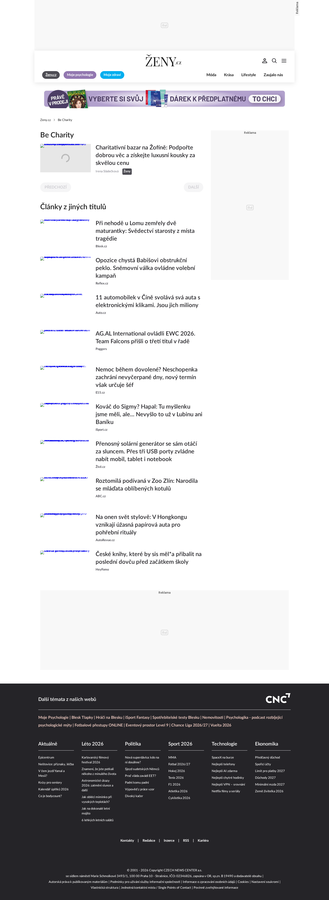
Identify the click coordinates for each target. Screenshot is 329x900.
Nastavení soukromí (265, 882)
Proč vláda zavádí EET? (140, 776)
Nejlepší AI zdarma (224, 771)
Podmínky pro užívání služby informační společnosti (145, 882)
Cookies (243, 882)
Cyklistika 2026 (179, 798)
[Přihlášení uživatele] (265, 61)
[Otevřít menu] (284, 61)
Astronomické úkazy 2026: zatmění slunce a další (97, 785)
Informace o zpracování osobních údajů (209, 882)
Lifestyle (248, 75)
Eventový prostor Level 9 (147, 725)
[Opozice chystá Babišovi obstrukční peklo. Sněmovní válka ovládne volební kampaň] (65, 271)
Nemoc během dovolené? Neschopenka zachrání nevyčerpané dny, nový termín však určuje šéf (146, 377)
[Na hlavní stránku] (164, 60)
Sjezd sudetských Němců (142, 769)
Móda (211, 75)
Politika (133, 744)
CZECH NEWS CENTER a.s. (183, 870)
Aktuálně (47, 744)
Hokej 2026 (176, 771)
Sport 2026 (180, 744)
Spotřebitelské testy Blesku (175, 717)
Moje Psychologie (53, 717)
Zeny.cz (45, 120)
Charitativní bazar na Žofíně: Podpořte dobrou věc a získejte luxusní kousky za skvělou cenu (145, 155)
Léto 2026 (93, 744)
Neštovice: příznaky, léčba (56, 764)
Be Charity (65, 120)
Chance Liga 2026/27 (189, 725)
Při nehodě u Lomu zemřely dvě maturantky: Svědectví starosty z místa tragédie (145, 231)
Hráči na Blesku (109, 717)
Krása (229, 75)
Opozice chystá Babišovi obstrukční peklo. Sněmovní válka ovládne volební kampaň (145, 268)
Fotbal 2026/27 (179, 764)
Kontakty (127, 840)
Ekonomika (266, 744)
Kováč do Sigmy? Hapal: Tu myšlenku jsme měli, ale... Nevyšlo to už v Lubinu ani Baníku (149, 414)
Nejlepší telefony (223, 764)
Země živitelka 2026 (269, 791)
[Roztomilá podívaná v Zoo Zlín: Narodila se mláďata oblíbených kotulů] (65, 491)
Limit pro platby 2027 (270, 771)
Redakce (149, 840)
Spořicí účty (263, 764)
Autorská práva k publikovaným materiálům (78, 882)
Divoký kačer (134, 796)
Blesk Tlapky (82, 717)
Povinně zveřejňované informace (216, 887)
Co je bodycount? (50, 796)
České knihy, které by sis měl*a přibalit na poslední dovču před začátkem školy (149, 558)
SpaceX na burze (223, 757)
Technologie (224, 744)
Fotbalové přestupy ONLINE (99, 725)
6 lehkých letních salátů (97, 820)
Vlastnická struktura (104, 887)
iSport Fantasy (137, 717)
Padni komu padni (137, 782)
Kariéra (203, 840)
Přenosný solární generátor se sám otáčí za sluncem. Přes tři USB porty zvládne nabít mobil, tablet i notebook (146, 451)
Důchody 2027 (265, 777)
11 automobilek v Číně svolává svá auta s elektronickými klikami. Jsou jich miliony (148, 301)
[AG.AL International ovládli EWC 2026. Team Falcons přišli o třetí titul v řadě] (65, 344)
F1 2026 (174, 784)
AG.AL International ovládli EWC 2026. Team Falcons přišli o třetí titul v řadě (145, 337)
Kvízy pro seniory (50, 782)
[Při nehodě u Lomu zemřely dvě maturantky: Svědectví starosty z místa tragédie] (65, 234)
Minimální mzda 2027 (270, 784)
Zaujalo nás (273, 75)
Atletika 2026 (178, 791)
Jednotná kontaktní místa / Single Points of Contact (156, 887)
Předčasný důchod (267, 757)
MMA (172, 757)
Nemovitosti (212, 717)
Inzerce (169, 840)
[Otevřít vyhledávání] (274, 61)
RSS (186, 840)
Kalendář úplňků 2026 (53, 789)
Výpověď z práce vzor (139, 789)
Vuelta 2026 (221, 725)
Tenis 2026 (176, 777)
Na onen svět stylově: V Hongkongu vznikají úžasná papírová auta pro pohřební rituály (141, 525)
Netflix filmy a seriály (226, 791)
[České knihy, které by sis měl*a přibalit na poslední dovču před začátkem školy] (65, 565)
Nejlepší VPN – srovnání (228, 784)
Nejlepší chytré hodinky (228, 777)
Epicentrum (46, 757)
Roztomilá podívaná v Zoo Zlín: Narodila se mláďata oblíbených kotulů (147, 485)
